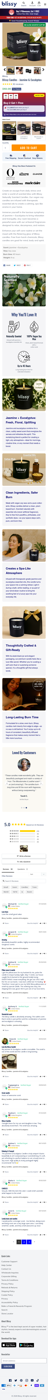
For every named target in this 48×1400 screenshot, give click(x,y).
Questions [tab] (21, 869)
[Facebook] (10, 1380)
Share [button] (7, 923)
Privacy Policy (7, 1284)
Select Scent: (6, 119)
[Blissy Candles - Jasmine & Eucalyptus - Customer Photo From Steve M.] (24, 848)
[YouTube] (32, 1380)
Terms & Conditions (9, 1280)
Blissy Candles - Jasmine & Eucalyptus (15, 918)
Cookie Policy (7, 1295)
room (29, 892)
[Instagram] (26, 1380)
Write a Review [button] (25, 856)
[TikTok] (37, 1380)
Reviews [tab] (6, 869)
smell (6, 887)
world (6, 892)
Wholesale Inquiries (10, 1272)
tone (34, 887)
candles (24, 887)
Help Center (6, 1265)
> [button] (34, 1241)
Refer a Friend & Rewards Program (16, 1306)
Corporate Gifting (9, 1276)
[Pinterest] (21, 1380)
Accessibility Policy (9, 1302)
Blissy (20, 1396)
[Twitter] (15, 1380)
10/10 (15, 892)
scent (14, 887)
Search (4, 1310)
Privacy (4, 1298)
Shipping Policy (8, 1291)
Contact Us (6, 1269)
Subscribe (8, 1366)
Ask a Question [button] (25, 862)
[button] (23, 4)
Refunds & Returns (9, 1287)
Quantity (5, 143)
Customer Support (9, 1261)
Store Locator (7, 1313)
